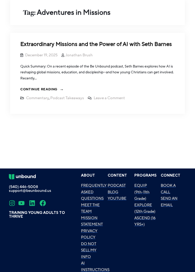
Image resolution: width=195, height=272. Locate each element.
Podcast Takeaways (67, 97)
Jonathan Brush (79, 55)
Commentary (37, 97)
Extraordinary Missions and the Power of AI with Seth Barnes (96, 44)
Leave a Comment (109, 97)
